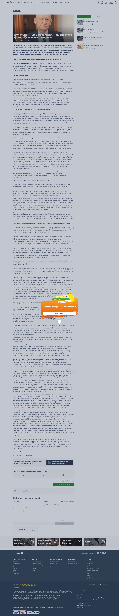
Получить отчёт (59, 313)
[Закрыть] (59, 322)
